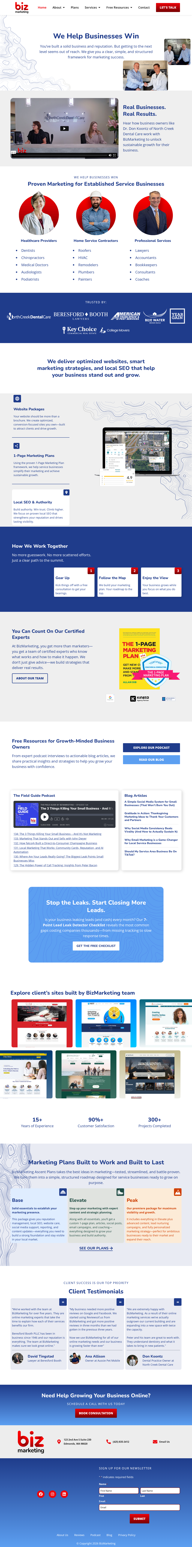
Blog (109, 1535)
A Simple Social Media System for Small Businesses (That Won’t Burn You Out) (150, 803)
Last (142, 1495)
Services (91, 7)
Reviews (79, 1535)
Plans (75, 7)
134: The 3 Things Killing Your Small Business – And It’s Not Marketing (57, 834)
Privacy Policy (126, 1535)
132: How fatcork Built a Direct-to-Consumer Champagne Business (55, 843)
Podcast (95, 1535)
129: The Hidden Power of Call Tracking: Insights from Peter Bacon (55, 865)
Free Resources (117, 7)
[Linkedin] (64, 1494)
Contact (144, 7)
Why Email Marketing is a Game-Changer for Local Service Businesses (151, 841)
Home (42, 7)
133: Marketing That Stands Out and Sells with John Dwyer (50, 838)
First (101, 1495)
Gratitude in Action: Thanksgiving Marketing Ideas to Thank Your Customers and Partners (151, 816)
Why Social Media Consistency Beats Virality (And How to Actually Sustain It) (151, 830)
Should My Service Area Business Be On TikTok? (150, 853)
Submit (140, 1519)
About (56, 7)
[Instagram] (52, 1494)
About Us (62, 1535)
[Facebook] (41, 1494)
